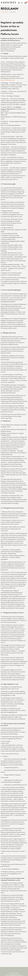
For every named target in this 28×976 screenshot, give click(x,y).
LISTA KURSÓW (4, 12)
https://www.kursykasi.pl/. (8, 80)
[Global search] (22, 3)
